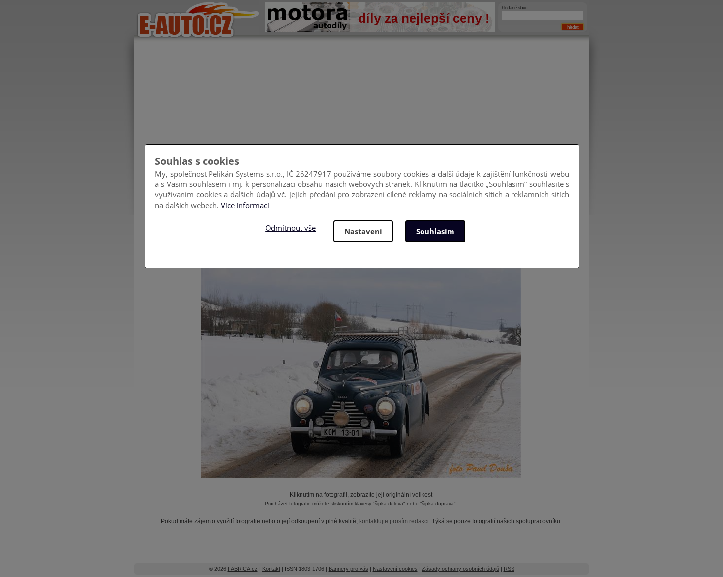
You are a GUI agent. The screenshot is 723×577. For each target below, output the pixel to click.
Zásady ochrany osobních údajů (460, 569)
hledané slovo (514, 7)
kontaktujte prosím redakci (394, 521)
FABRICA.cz (243, 569)
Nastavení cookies (395, 569)
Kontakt (271, 569)
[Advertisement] (361, 123)
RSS (509, 569)
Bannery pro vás (348, 569)
